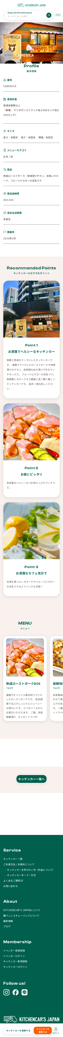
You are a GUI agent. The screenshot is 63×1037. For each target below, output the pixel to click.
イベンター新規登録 (14, 950)
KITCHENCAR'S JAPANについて (21, 910)
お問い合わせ (10, 886)
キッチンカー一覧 (12, 859)
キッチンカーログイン (15, 966)
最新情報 (8, 921)
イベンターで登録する (42, 1030)
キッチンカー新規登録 (15, 961)
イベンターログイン (14, 956)
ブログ (6, 926)
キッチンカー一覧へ (31, 779)
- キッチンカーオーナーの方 (19, 875)
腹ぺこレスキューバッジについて (21, 915)
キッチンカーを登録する (18, 1030)
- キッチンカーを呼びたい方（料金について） (29, 869)
